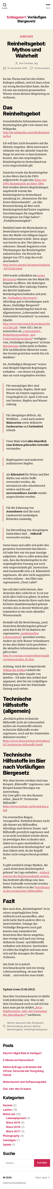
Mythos (36, 1026)
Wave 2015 (13, 1122)
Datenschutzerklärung (14, 1182)
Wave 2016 (13, 1126)
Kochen (7, 1105)
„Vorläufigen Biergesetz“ (22, 298)
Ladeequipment (16, 1118)
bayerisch (21, 1022)
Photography (11, 1135)
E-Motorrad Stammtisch (18, 1060)
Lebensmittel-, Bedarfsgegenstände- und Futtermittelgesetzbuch (22, 335)
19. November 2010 (17, 68)
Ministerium (11, 346)
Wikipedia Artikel (14, 670)
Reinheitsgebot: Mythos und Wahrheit (26, 49)
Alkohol (11, 1022)
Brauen (28, 1026)
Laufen (7, 1109)
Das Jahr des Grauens (17, 1088)
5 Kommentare (42, 68)
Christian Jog (31, 63)
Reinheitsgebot (15, 1029)
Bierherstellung (15, 1026)
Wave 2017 (13, 1131)
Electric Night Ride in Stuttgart (22, 1053)
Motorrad (9, 1114)
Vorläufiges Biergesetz (36, 1029)
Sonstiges (26, 36)
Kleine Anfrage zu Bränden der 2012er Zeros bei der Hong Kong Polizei (23, 1070)
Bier (29, 1022)
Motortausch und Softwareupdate (24, 1081)
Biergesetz (37, 1022)
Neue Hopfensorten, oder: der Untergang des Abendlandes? (25, 1011)
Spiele (7, 1144)
